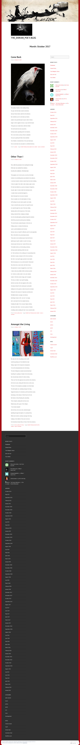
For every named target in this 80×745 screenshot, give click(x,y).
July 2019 (52, 170)
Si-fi (21, 424)
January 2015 (53, 311)
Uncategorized (53, 337)
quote (51, 328)
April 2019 (52, 176)
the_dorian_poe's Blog (23, 37)
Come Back (16, 57)
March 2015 (52, 305)
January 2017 (53, 244)
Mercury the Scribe (59, 85)
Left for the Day (21, 478)
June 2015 (52, 296)
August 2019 (53, 167)
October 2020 (53, 133)
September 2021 (53, 118)
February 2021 (53, 121)
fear (29, 312)
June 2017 (52, 231)
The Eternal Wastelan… (60, 103)
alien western (53, 318)
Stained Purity (53, 68)
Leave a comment (41, 146)
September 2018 (53, 195)
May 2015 (52, 299)
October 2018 (53, 191)
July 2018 (52, 201)
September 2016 (53, 250)
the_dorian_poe (59, 89)
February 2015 (53, 308)
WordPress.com (53, 356)
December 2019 (53, 155)
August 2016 (53, 253)
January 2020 (53, 152)
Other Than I (17, 156)
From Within (52, 77)
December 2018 (53, 185)
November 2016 (53, 247)
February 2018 (53, 207)
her (37, 424)
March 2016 (52, 268)
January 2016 (53, 274)
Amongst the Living (20, 324)
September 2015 (53, 286)
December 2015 (53, 277)
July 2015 (52, 293)
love (33, 146)
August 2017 (53, 225)
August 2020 (53, 139)
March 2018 (52, 204)
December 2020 (53, 127)
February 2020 (53, 149)
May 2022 (52, 115)
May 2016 (52, 262)
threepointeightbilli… (60, 94)
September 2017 (53, 222)
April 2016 (52, 265)
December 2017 (53, 213)
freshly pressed (26, 146)
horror (16, 312)
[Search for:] (59, 57)
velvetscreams (59, 98)
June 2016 (52, 259)
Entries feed (52, 350)
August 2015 (53, 289)
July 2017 (52, 228)
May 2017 (52, 234)
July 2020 (52, 143)
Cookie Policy (25, 742)
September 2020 (53, 136)
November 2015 (53, 280)
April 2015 (52, 302)
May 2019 (52, 173)
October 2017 (53, 219)
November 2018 (53, 188)
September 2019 (53, 164)
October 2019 (53, 161)
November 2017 (53, 216)
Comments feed (53, 353)
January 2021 (53, 124)
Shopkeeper (52, 65)
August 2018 (53, 198)
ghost (31, 146)
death (22, 146)
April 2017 (52, 237)
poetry (16, 146)
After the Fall (53, 74)
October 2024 (53, 112)
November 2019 (53, 158)
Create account (53, 344)
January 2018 (53, 210)
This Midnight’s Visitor (54, 71)
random (35, 146)
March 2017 (52, 240)
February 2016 (53, 271)
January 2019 (53, 182)
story (21, 312)
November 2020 (53, 130)
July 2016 (52, 256)
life (38, 424)
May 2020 (52, 146)
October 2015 (53, 283)
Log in (51, 347)
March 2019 (52, 179)
